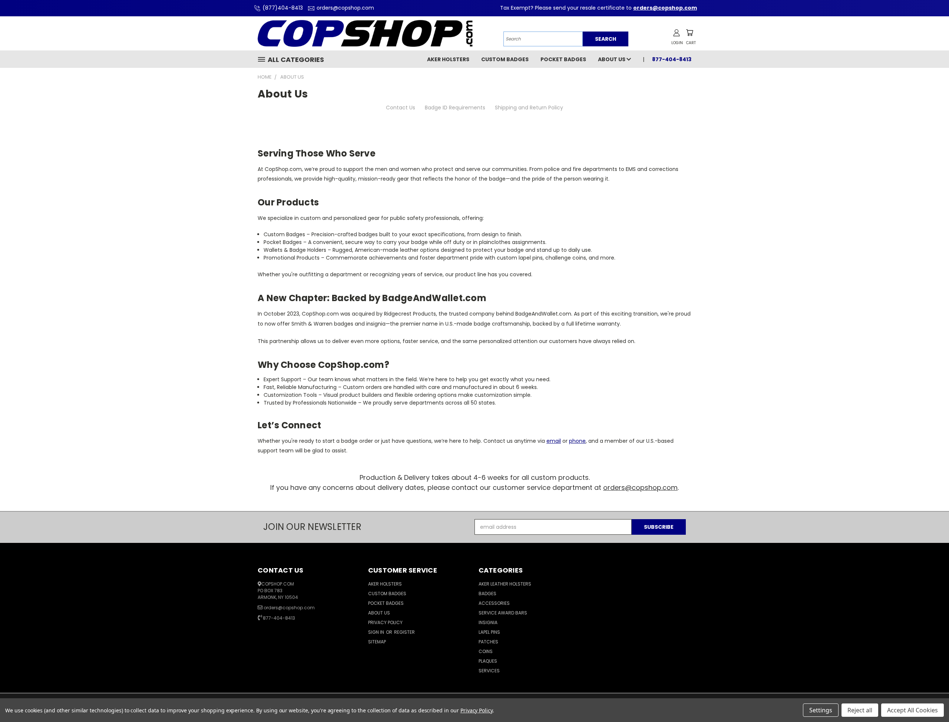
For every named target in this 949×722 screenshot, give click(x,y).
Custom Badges (505, 59)
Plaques (488, 661)
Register (404, 632)
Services (489, 670)
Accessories (494, 603)
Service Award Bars (503, 613)
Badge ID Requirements (455, 107)
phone (577, 441)
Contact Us (400, 107)
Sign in (376, 632)
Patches (488, 642)
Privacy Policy (385, 622)
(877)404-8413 (282, 7)
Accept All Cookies (912, 710)
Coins (486, 651)
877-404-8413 (279, 618)
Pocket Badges (563, 59)
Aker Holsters (448, 59)
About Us (612, 59)
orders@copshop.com (345, 7)
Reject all (859, 710)
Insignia (488, 622)
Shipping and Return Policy (529, 107)
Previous (929, 699)
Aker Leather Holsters (505, 584)
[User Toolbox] (676, 32)
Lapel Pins (489, 632)
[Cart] (689, 32)
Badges (487, 593)
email (553, 441)
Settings (820, 710)
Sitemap (377, 642)
